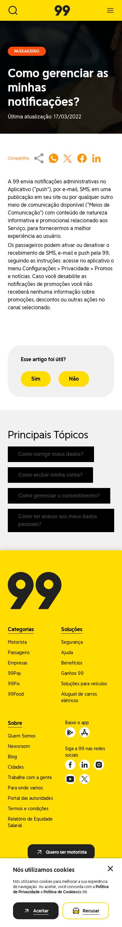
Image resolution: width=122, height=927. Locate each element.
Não (74, 379)
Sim (35, 379)
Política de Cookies (60, 892)
